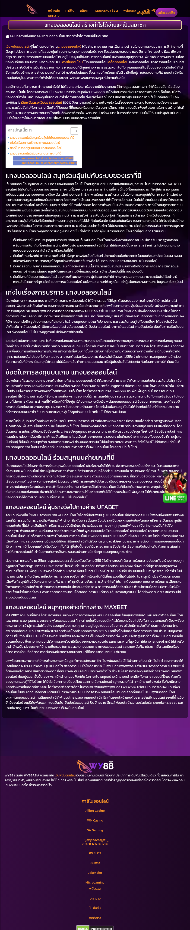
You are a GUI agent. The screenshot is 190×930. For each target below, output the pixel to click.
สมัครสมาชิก (166, 12)
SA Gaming (95, 830)
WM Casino (95, 820)
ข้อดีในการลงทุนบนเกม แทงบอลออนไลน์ (36, 148)
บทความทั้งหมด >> (27, 36)
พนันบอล (129, 10)
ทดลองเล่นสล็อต (106, 10)
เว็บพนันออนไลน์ (17, 46)
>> (11, 36)
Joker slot (95, 872)
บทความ (54, 15)
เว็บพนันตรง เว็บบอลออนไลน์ (41, 102)
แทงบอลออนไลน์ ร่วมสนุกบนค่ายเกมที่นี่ (35, 153)
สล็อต (84, 10)
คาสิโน (69, 10)
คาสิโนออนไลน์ (72, 62)
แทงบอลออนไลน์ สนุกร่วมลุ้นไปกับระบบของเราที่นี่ (42, 137)
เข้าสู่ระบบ (143, 12)
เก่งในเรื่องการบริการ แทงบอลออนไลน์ (35, 142)
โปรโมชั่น (95, 908)
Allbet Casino (95, 810)
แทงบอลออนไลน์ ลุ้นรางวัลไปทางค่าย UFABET (47, 158)
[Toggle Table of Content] (72, 131)
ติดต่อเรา (95, 918)
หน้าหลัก (54, 10)
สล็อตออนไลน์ (118, 62)
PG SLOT (95, 853)
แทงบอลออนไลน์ (69, 46)
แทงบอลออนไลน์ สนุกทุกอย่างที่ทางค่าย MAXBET (49, 163)
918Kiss (95, 863)
